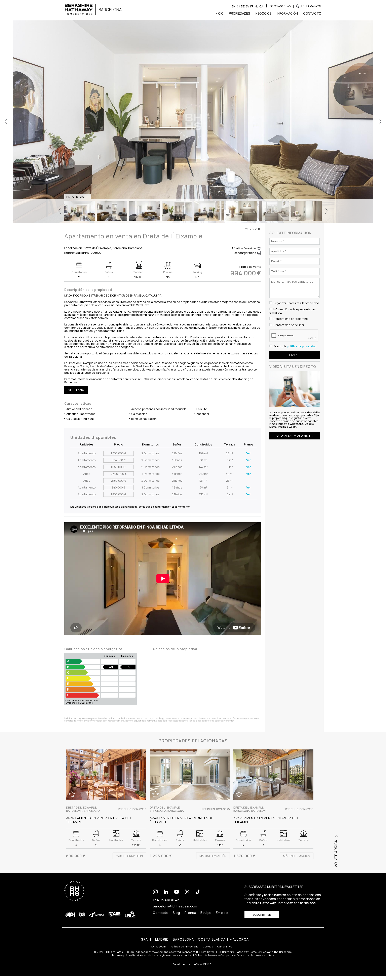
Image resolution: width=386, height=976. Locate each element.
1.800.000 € (118, 494)
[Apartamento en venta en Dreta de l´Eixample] (106, 774)
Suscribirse (262, 914)
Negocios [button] (264, 13)
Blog (176, 912)
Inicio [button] (219, 13)
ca (261, 6)
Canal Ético (224, 946)
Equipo (205, 912)
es (238, 6)
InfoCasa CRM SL (202, 964)
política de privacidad (301, 346)
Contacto (160, 912)
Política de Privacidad (184, 946)
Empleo (222, 912)
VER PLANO (76, 390)
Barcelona (183, 939)
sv (247, 6)
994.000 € (118, 460)
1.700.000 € (118, 453)
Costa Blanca (212, 939)
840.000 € (118, 487)
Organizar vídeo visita (294, 435)
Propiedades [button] (239, 13)
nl (256, 6)
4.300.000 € (118, 474)
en (233, 6)
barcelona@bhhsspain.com (175, 906)
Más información (129, 856)
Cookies (208, 946)
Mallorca (239, 939)
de (243, 6)
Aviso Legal (158, 946)
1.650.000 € (118, 467)
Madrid (162, 939)
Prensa (190, 912)
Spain (146, 939)
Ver (248, 453)
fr (252, 6)
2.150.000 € (118, 480)
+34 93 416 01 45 (279, 6)
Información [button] (287, 13)
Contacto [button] (312, 13)
